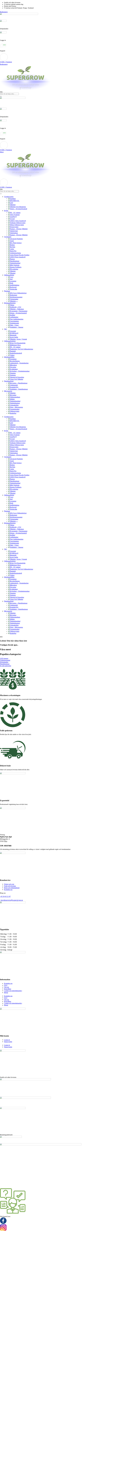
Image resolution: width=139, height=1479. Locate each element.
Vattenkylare (14, 231)
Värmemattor (14, 299)
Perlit (11, 283)
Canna (12, 249)
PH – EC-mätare (15, 212)
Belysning (13, 395)
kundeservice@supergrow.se (11, 900)
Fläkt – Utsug (14, 325)
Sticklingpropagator (16, 297)
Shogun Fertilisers (15, 267)
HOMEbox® (14, 333)
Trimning (13, 373)
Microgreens (8, 391)
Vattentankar (14, 233)
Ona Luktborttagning (16, 319)
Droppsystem (14, 227)
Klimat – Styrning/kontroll (18, 313)
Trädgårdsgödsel (15, 263)
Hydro (6, 210)
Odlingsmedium (15, 397)
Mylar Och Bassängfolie (17, 343)
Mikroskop (13, 365)
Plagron (12, 259)
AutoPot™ (13, 217)
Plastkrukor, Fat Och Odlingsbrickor (21, 349)
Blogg (6, 992)
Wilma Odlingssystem (17, 225)
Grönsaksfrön (14, 405)
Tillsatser (12, 273)
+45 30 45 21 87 (5, 896)
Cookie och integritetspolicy (13, 991)
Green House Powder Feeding (19, 255)
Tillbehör (13, 205)
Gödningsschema (15, 253)
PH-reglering (14, 269)
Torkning (13, 375)
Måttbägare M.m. (15, 345)
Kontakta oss (8, 983)
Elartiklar (13, 199)
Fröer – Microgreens (16, 407)
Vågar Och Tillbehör (16, 379)
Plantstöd (13, 351)
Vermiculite (13, 289)
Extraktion (13, 359)
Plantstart (7, 291)
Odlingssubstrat (9, 275)
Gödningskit (14, 385)
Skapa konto (8, 1041)
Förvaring (13, 367)
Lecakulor (13, 281)
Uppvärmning (14, 321)
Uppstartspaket (14, 409)
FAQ (5, 985)
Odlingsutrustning (10, 341)
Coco (11, 277)
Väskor (12, 355)
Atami (12, 241)
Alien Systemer (15, 215)
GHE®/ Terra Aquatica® (18, 221)
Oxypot (12, 219)
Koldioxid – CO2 (15, 307)
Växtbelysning (8, 197)
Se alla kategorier (5, 666)
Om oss (6, 987)
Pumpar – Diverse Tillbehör (19, 229)
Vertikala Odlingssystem (17, 223)
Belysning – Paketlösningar (18, 383)
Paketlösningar (14, 261)
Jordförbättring (14, 285)
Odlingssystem (14, 411)
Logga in (7, 1040)
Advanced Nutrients (16, 239)
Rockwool (13, 287)
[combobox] (9, 94)
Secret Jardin (14, 337)
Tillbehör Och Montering (18, 207)
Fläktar (12, 305)
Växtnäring (7, 237)
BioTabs (12, 247)
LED (11, 203)
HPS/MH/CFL (14, 201)
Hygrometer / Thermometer (18, 311)
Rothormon (13, 295)
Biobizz (12, 245)
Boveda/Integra (15, 361)
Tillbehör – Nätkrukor (17, 309)
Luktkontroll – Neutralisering (19, 363)
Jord (11, 279)
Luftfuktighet (14, 317)
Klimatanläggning (10, 303)
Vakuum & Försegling (17, 377)
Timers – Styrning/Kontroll (18, 209)
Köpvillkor (7, 989)
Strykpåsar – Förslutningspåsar (20, 371)
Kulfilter (12, 315)
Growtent (13, 331)
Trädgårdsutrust (15, 403)
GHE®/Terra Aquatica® (18, 257)
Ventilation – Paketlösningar (19, 389)
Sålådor (12, 399)
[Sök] (1, 96)
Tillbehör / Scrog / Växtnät (18, 339)
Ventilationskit (14, 323)
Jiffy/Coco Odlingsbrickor (18, 293)
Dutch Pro (13, 251)
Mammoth (13, 335)
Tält (5, 329)
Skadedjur (13, 413)
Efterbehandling (9, 357)
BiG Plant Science (16, 243)
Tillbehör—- (14, 301)
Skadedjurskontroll (16, 353)
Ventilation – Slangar (16, 327)
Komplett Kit (14, 387)
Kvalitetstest (14, 369)
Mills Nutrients (14, 265)
